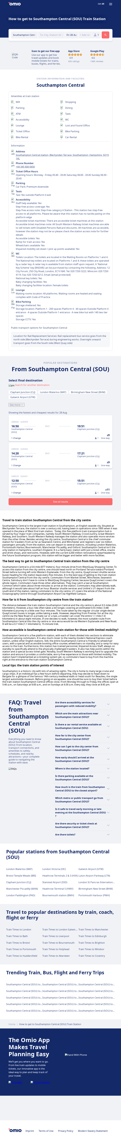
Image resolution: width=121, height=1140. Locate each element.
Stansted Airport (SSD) (54, 882)
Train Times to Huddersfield (21, 955)
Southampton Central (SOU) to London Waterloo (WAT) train (39, 984)
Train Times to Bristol (18, 942)
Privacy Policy (65, 1131)
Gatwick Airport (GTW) (22, 397)
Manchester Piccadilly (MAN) (22, 888)
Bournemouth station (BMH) (58, 895)
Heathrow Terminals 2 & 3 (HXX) (60, 875)
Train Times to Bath (17, 936)
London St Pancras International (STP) (100, 882)
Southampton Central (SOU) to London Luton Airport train (38, 997)
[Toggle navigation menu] (110, 4)
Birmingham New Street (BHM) (88, 392)
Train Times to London (18, 929)
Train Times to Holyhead (55, 949)
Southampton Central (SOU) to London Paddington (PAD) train (77, 991)
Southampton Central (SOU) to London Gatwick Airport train (76, 984)
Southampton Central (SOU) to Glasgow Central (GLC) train (39, 1010)
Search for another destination (32, 385)
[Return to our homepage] (15, 4)
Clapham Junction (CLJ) (22, 392)
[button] (71, 34)
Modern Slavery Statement (93, 1131)
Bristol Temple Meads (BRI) (21, 875)
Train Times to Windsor (91, 949)
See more (15, 404)
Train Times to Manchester (93, 929)
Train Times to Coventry (92, 955)
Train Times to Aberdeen (56, 955)
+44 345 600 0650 (25, 166)
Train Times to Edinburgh (93, 936)
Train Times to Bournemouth (58, 942)
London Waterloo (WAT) (53, 392)
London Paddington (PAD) (20, 895)
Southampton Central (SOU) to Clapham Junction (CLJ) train (39, 991)
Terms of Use (46, 1131)
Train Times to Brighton (92, 942)
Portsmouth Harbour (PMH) (94, 895)
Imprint (30, 1131)
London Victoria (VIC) (54, 869)
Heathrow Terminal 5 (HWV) (57, 888)
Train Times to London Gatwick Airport (63, 929)
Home (12, 1024)
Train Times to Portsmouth (21, 949)
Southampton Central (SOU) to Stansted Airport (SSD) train (75, 1004)
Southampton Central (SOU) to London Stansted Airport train (40, 1004)
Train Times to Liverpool (55, 936)
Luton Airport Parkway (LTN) (94, 875)
